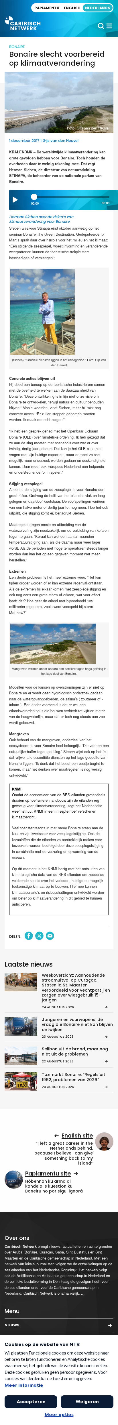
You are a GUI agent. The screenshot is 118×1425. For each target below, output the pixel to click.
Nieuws (12, 1325)
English (72, 7)
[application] (63, 200)
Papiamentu (46, 7)
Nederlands (97, 7)
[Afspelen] (15, 200)
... (82, 1293)
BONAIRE (17, 46)
